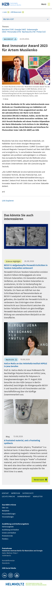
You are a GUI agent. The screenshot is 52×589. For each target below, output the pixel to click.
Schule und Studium (9, 533)
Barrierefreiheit (23, 496)
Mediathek (5, 511)
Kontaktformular (8, 560)
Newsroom (39, 479)
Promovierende (7, 536)
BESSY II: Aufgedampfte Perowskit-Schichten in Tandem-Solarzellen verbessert (25, 266)
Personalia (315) (14, 32)
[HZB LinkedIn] (4, 575)
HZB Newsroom (16, 12)
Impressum (15, 493)
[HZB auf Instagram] (10, 575)
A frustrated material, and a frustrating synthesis (22, 441)
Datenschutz (27, 493)
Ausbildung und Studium (10, 530)
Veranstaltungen (8, 517)
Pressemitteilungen (9, 514)
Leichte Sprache (8, 496)
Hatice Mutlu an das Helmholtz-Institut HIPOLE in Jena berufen (25, 365)
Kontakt (5, 493)
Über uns (5, 508)
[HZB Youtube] (16, 575)
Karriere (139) (8, 29)
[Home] (11, 4)
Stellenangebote (8, 527)
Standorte (6, 563)
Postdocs (5, 539)
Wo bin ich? (8, 19)
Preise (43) (41, 32)
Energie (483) (20, 29)
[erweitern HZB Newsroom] (23, 12)
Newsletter (37, 496)
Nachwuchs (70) (28, 32)
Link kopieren (8, 201)
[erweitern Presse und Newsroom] (8, 12)
